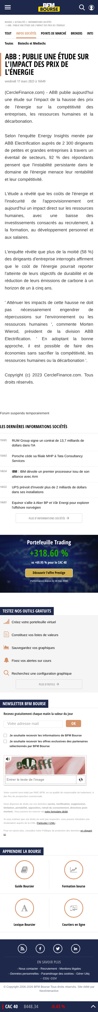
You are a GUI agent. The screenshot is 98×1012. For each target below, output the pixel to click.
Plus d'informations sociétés (47, 518)
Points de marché (53, 33)
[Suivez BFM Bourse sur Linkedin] (75, 948)
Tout (8, 33)
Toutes (9, 43)
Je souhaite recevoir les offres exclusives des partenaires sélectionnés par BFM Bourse (49, 744)
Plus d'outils (47, 684)
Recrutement (48, 968)
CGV (54, 978)
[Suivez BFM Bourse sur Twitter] (58, 948)
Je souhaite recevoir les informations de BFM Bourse (46, 735)
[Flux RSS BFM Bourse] (22, 948)
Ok (73, 723)
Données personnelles (24, 973)
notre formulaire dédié (56, 811)
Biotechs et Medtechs (32, 43)
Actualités (20, 22)
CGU (46, 978)
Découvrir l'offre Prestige (49, 573)
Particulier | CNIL (46, 823)
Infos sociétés (26, 33)
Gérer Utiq (82, 973)
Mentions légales (70, 968)
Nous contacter (28, 968)
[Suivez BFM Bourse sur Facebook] (40, 948)
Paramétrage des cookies (57, 973)
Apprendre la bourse (22, 851)
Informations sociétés (39, 22)
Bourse (8, 22)
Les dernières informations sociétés (33, 427)
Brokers (76, 33)
